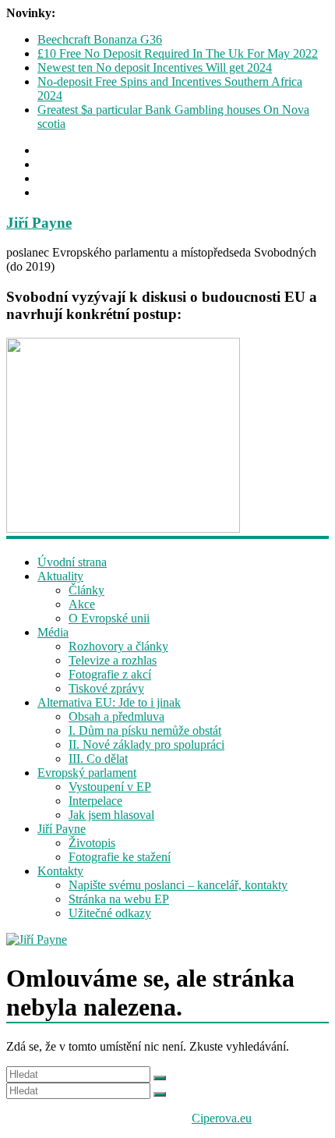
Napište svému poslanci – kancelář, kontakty (178, 885)
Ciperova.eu (222, 1118)
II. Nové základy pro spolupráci (146, 744)
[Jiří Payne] (167, 940)
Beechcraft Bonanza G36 (99, 39)
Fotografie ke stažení (120, 856)
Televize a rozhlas (113, 660)
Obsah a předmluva (116, 716)
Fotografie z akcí (110, 674)
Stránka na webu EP (119, 899)
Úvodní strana (72, 562)
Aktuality (60, 576)
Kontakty (60, 870)
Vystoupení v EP (110, 786)
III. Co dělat (98, 758)
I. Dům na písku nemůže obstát (145, 730)
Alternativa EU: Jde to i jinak (109, 702)
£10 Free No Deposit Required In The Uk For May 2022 (177, 53)
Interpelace (95, 800)
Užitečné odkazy (110, 913)
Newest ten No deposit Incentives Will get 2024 (154, 67)
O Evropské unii (109, 618)
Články (86, 590)
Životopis (92, 842)
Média (53, 632)
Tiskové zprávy (106, 688)
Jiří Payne (39, 222)
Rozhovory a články (118, 646)
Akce (82, 604)
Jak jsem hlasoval (111, 814)
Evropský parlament (86, 772)
